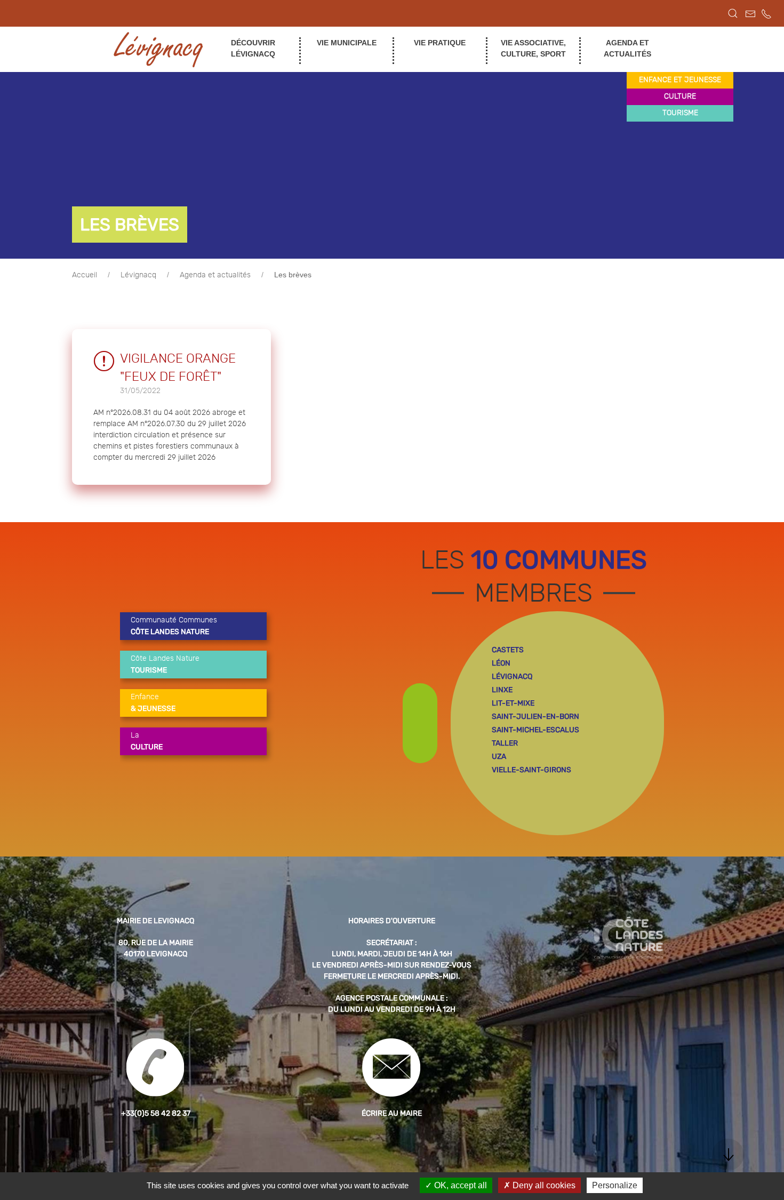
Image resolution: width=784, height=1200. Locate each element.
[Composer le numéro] (155, 1067)
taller (505, 743)
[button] (732, 13)
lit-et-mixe (513, 703)
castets (508, 649)
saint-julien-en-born (535, 716)
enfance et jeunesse (680, 80)
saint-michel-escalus (535, 729)
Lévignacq (138, 275)
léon (501, 663)
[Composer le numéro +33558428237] (766, 14)
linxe (502, 689)
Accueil (84, 275)
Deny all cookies (542, 1185)
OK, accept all (459, 1185)
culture (680, 96)
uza (499, 756)
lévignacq (512, 676)
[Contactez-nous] (750, 14)
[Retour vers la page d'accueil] (158, 49)
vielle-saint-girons (531, 769)
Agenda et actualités (215, 275)
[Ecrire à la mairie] (391, 1067)
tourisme (680, 113)
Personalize (614, 1185)
